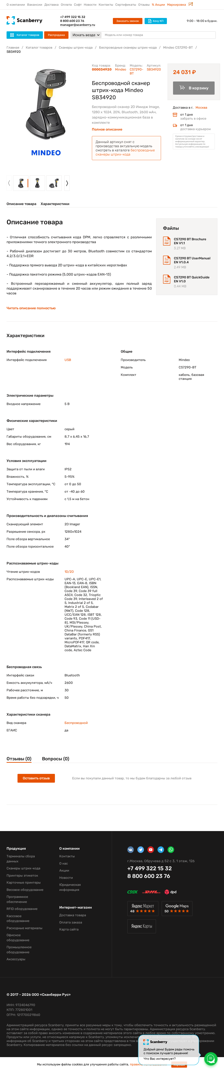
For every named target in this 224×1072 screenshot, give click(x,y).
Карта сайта (69, 929)
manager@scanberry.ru (77, 25)
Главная (13, 48)
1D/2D (69, 572)
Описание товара (21, 204)
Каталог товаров (39, 48)
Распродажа (56, 35)
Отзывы (144, 5)
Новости (90, 5)
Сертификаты (125, 5)
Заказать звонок (127, 21)
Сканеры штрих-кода (76, 48)
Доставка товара (72, 915)
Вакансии (34, 5)
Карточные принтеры (24, 882)
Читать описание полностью (31, 308)
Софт (78, 5)
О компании (16, 5)
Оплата (66, 5)
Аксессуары (16, 959)
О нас (63, 863)
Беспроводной (76, 723)
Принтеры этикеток (22, 875)
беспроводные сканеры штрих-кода (125, 152)
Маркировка (177, 5)
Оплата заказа (70, 922)
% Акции (158, 5)
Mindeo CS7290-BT (178, 48)
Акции (64, 870)
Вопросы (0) (55, 758)
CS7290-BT (136, 71)
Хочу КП (158, 21)
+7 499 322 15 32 (72, 17)
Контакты (106, 5)
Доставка (51, 5)
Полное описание (107, 129)
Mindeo (120, 69)
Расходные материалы (24, 928)
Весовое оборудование (25, 890)
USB (68, 360)
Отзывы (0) (19, 758)
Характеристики (55, 204)
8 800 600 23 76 (72, 21)
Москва (201, 108)
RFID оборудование (22, 909)
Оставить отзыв (36, 778)
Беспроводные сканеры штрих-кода (128, 48)
